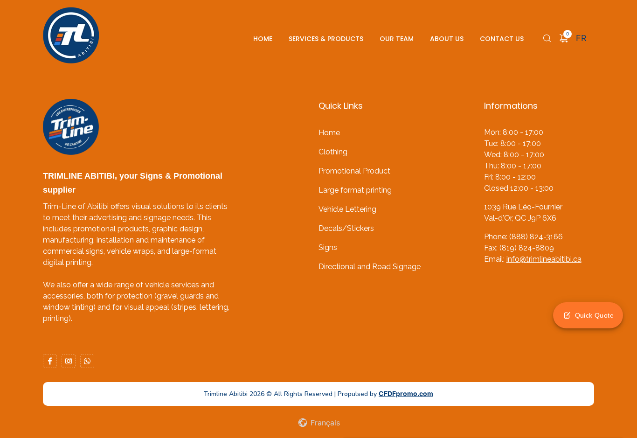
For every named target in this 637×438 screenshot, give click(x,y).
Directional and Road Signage (369, 266)
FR (581, 38)
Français (324, 422)
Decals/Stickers (346, 228)
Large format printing (355, 190)
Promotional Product (354, 171)
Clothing (332, 151)
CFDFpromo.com (406, 393)
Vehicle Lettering (347, 209)
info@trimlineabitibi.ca (544, 259)
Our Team (397, 38)
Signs (327, 247)
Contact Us (502, 38)
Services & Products (326, 38)
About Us (447, 38)
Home (262, 38)
